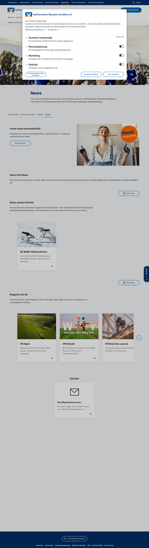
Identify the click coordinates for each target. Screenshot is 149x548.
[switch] (121, 46)
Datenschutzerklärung (34, 29)
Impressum (52, 29)
